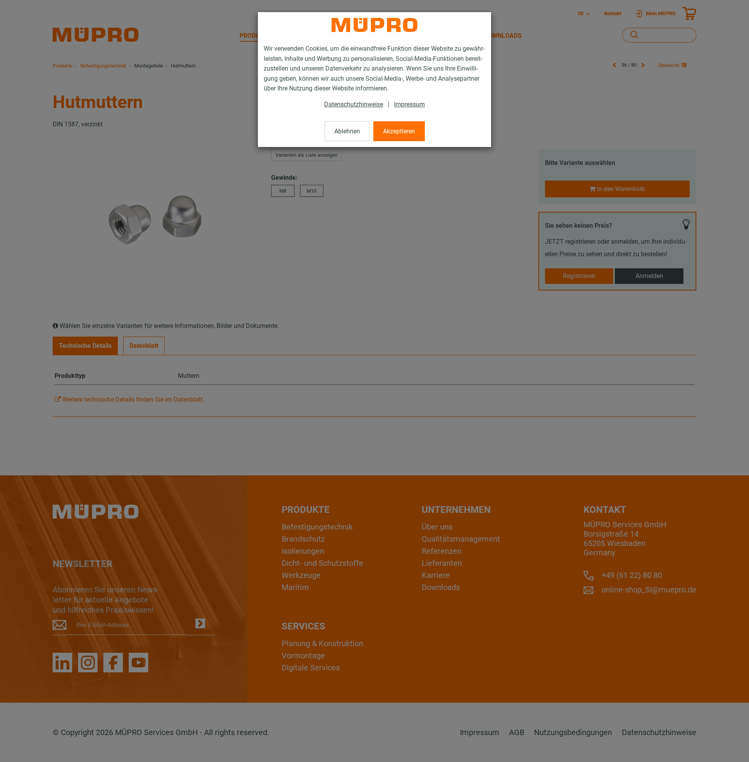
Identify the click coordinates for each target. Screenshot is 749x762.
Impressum (409, 104)
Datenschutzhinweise (353, 104)
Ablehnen (347, 131)
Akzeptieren (399, 131)
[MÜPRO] (374, 25)
